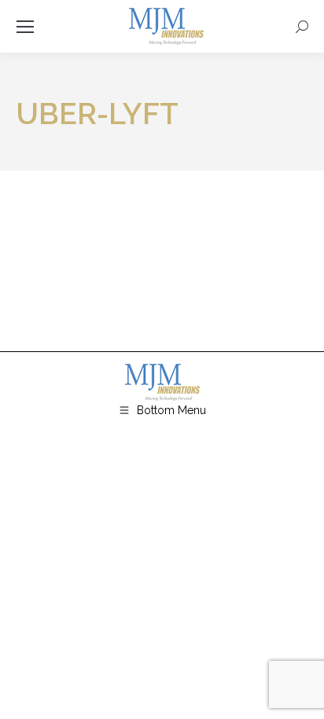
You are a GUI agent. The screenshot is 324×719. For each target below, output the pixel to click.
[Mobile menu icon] (25, 26)
